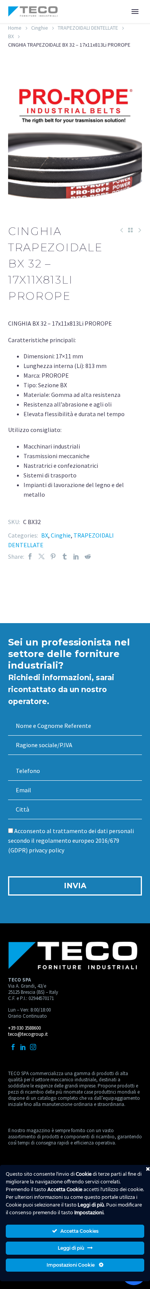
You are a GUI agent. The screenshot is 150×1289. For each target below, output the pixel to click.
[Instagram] (33, 1047)
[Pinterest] (53, 556)
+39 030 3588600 (24, 1028)
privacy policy (46, 850)
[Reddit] (87, 556)
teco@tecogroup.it (28, 1034)
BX (11, 36)
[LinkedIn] (76, 556)
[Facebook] (30, 556)
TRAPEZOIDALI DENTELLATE (88, 27)
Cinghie (39, 27)
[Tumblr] (64, 556)
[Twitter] (41, 556)
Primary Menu (135, 11)
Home (15, 27)
